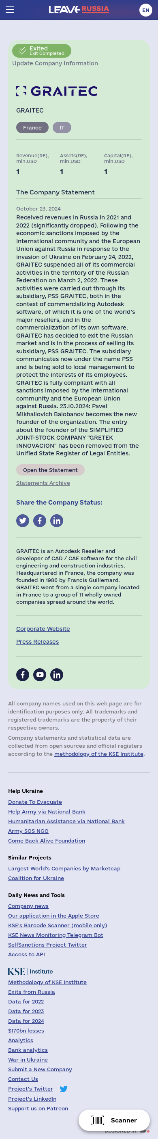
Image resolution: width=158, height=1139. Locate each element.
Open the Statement (50, 470)
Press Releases (37, 641)
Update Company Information (55, 63)
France (32, 127)
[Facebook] (22, 674)
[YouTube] (39, 674)
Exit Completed (47, 50)
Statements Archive (43, 483)
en (145, 10)
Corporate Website (43, 629)
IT (62, 127)
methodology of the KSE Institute (98, 754)
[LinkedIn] (56, 674)
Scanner (124, 1120)
